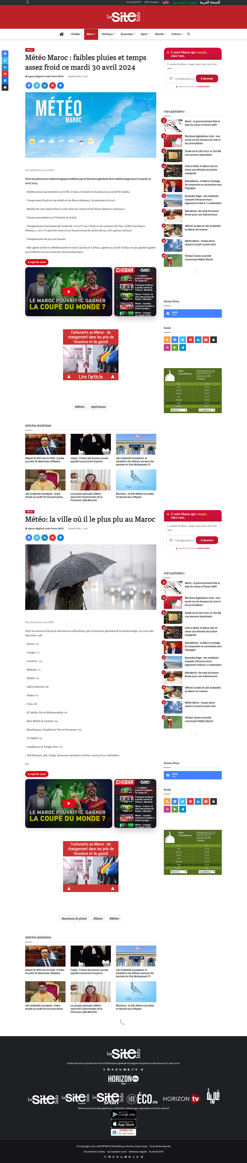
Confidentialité (203, 86)
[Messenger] (60, 85)
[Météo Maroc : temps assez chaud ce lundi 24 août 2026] (173, 245)
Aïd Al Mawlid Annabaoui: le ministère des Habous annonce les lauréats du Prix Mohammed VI (135, 461)
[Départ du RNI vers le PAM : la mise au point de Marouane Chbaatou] (45, 444)
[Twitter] (36, 85)
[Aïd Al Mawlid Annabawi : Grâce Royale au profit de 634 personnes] (45, 479)
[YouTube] (126, 1070)
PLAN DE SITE (156, 1151)
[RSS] (105, 1070)
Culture (176, 33)
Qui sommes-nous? (117, 1151)
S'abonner (207, 78)
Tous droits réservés (160, 1146)
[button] (68, 291)
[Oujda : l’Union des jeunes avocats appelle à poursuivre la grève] (91, 444)
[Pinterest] (52, 85)
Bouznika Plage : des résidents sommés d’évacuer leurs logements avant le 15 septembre (203, 199)
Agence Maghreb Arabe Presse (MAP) (46, 76)
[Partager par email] (5, 87)
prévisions (99, 406)
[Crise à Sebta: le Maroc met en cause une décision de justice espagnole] (173, 170)
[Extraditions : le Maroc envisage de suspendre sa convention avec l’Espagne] (173, 185)
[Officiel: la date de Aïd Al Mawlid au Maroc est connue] (173, 230)
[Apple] (130, 1070)
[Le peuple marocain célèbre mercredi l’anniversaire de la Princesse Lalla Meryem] (91, 479)
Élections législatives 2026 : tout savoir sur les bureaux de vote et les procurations (203, 140)
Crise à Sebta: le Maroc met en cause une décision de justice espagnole (201, 170)
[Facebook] (29, 85)
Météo (80, 406)
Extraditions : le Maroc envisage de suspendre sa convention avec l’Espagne (203, 185)
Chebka (75, 33)
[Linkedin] (44, 85)
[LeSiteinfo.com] (123, 17)
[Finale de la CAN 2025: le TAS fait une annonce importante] (173, 156)
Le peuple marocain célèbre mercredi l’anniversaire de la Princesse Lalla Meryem (86, 497)
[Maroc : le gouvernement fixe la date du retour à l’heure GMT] (173, 126)
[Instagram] (134, 1070)
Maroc (90, 33)
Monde (159, 33)
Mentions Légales (138, 1151)
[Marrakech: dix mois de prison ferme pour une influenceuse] (173, 215)
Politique (107, 33)
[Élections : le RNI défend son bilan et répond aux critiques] (136, 479)
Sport (144, 33)
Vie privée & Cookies (94, 1151)
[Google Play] (138, 1070)
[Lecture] (68, 291)
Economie (127, 33)
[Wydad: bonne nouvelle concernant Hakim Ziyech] (173, 260)
